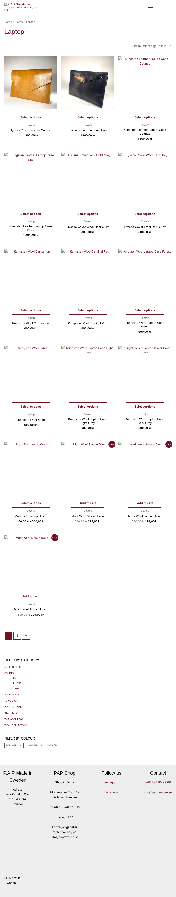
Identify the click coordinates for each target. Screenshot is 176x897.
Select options (30, 117)
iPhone (16, 683)
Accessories (12, 667)
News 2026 (11, 700)
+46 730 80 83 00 (158, 782)
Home (8, 21)
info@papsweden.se (158, 792)
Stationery (11, 713)
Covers (9, 673)
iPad (15, 678)
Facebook (111, 792)
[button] (161, 7)
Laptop (16, 688)
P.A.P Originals (13, 707)
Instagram (111, 782)
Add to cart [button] (88, 503)
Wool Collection (15, 725)
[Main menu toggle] (150, 7)
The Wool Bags (13, 719)
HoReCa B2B (11, 694)
